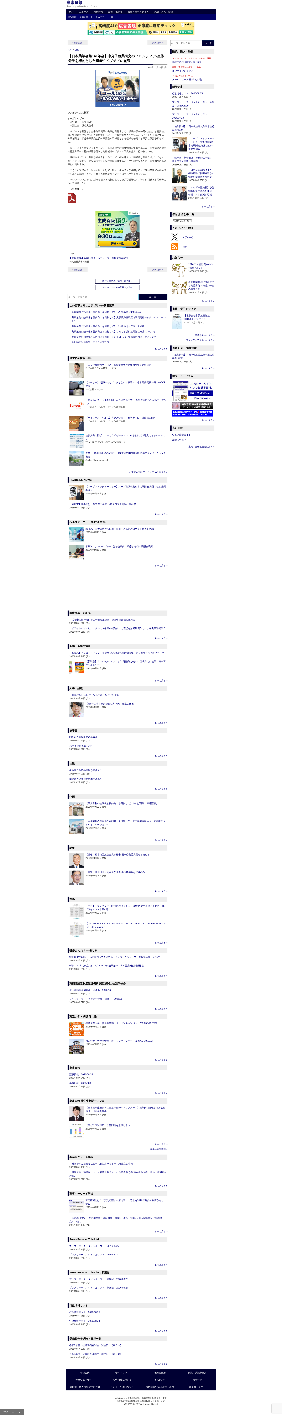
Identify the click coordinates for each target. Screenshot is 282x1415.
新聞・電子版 (115, 11)
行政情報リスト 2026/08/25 (84, 1312)
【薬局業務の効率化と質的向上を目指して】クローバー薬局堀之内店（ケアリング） (114, 337)
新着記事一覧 (86, 17)
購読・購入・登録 (163, 11)
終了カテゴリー (197, 1387)
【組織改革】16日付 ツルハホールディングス (94, 695)
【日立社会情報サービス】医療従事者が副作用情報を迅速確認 (118, 365)
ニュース (83, 11)
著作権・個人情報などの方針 (85, 1387)
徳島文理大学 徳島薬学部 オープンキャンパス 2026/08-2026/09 (121, 1023)
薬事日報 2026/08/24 (81, 1074)
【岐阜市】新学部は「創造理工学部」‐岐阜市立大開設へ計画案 (102, 504)
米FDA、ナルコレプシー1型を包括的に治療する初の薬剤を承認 (119, 546)
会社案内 (85, 1372)
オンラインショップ (182, 70)
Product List (160, 1372)
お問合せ (197, 1380)
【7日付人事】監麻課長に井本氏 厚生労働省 (109, 703)
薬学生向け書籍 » (158, 1149)
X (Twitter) (188, 237)
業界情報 (98, 11)
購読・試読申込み (197, 1372)
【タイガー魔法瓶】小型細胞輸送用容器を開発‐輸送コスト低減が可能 (201, 191)
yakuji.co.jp (120, 1398)
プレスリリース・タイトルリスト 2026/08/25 (94, 1246)
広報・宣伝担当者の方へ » (201, 446)
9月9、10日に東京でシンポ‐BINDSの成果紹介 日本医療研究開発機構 (106, 965)
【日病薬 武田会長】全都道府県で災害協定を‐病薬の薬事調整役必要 (200, 173)
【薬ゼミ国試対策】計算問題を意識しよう (107, 1125)
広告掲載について (122, 1380)
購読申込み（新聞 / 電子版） (187, 62)
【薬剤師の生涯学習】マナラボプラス (89, 342)
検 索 (152, 297)
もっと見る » (161, 349)
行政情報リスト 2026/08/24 (84, 1321)
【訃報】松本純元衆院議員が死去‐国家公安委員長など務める (117, 854)
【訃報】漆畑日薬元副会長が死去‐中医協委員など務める (115, 872)
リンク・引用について (122, 1387)
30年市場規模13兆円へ (81, 745)
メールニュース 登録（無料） (187, 79)
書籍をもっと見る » (204, 335)
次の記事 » (157, 42)
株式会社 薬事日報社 (140, 1401)
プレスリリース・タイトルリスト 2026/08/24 (94, 1254)
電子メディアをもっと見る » (200, 340)
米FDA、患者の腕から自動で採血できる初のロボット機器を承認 (119, 529)
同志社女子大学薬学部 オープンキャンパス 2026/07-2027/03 (119, 1041)
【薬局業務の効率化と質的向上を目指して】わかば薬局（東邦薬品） (105, 312)
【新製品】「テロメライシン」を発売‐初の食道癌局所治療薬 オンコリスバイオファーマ (116, 653)
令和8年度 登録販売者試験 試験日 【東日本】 (95, 1345)
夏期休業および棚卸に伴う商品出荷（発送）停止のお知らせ (201, 285)
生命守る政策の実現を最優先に (85, 770)
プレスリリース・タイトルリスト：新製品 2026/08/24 (98, 1287)
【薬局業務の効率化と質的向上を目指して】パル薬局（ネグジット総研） (108, 326)
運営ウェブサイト (84, 1380)
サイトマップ (122, 1372)
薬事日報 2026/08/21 (81, 1083)
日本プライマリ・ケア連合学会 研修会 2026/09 (95, 999)
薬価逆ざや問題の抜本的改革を (85, 779)
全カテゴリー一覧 (104, 17)
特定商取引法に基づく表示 (160, 1387)
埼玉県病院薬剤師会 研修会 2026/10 (90, 990)
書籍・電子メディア (138, 11)
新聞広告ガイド (180, 440)
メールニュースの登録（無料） (117, 287)
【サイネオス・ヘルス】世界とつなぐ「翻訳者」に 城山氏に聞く (120, 418)
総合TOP (72, 17)
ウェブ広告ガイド (181, 434)
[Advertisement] (117, 589)
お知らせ (159, 1380)
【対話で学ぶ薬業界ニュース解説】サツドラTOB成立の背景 (101, 1163)
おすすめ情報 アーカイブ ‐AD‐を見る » (148, 472)
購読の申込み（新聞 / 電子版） (117, 281)
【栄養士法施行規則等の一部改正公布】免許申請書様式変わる (102, 619)
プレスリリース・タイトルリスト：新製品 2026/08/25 (98, 1279)
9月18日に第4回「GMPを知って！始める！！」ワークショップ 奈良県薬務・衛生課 (114, 957)
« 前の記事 (77, 42)
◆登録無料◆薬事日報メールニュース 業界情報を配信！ (99, 258)
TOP (71, 11)
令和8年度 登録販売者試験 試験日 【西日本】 (95, 1354)
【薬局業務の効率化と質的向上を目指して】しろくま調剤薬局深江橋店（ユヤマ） (112, 331)
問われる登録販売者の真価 (83, 737)
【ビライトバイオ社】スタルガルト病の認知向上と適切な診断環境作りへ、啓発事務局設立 (117, 628)
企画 (77, 49)
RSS (185, 247)
